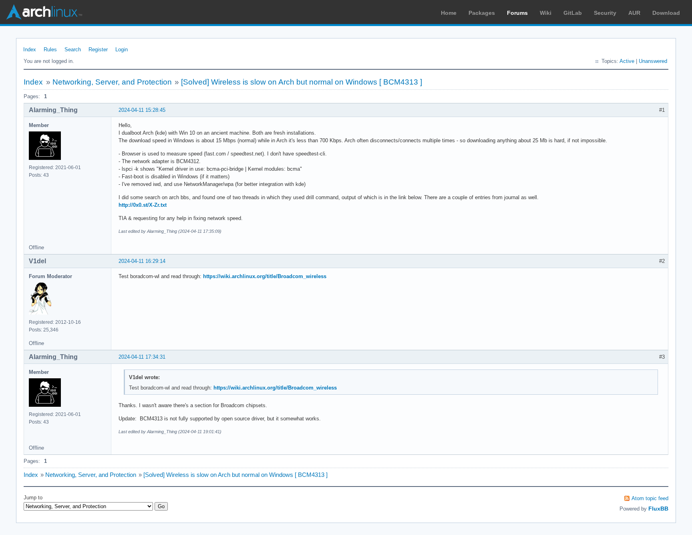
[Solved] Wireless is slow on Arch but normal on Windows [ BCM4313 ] (301, 82)
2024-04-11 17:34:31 (142, 357)
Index (29, 49)
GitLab (572, 13)
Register (98, 49)
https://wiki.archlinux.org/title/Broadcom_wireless (264, 276)
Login (121, 49)
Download (666, 13)
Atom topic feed (650, 498)
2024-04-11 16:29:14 (142, 261)
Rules (50, 49)
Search (72, 49)
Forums (517, 13)
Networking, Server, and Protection (112, 82)
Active (627, 61)
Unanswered (653, 61)
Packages (482, 13)
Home (449, 13)
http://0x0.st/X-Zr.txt (143, 205)
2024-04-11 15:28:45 (142, 110)
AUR (634, 13)
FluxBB (658, 508)
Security (605, 13)
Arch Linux (44, 12)
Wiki (545, 13)
